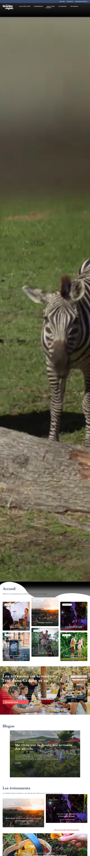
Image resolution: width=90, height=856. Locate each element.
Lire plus (18, 763)
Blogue (9, 726)
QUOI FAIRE (51, 6)
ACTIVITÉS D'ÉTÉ (24, 6)
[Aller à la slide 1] (42, 708)
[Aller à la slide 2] (44, 708)
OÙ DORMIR (74, 6)
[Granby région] (8, 7)
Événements (9, 604)
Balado (62, 1)
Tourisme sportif (81, 1)
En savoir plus (12, 702)
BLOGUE (48, 7)
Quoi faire (9, 635)
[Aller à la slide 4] (47, 708)
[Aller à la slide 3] (45, 708)
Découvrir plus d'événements (66, 830)
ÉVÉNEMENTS (38, 6)
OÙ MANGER (62, 6)
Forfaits (70, 1)
